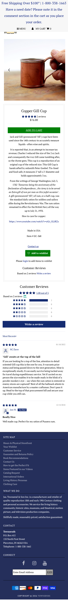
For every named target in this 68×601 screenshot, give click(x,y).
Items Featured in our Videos (18, 469)
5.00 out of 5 (42, 293)
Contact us (33, 246)
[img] (10, 344)
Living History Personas (15, 480)
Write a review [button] (34, 324)
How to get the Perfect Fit (16, 465)
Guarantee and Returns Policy (18, 454)
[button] (29, 116)
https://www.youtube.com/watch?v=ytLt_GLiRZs (34, 221)
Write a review (44, 273)
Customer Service (12, 450)
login (25, 260)
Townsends (44, 596)
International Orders (13, 476)
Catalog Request (11, 472)
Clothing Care (10, 484)
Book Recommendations (15, 458)
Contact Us (8, 461)
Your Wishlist (10, 446)
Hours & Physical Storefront (17, 443)
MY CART (43, 28)
